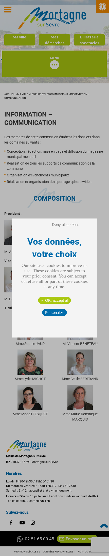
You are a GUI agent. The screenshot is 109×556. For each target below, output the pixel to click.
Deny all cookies (65, 224)
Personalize (54, 312)
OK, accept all (56, 300)
